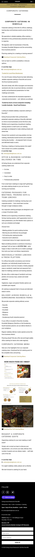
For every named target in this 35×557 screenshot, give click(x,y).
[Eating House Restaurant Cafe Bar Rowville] (17, 1)
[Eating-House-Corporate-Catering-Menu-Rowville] (17, 427)
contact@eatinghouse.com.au (12, 69)
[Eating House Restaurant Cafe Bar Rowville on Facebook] (4, 492)
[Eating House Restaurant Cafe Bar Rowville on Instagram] (8, 492)
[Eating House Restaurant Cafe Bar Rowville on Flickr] (10, 492)
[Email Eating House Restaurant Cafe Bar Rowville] (13, 492)
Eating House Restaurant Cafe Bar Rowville (17, 547)
